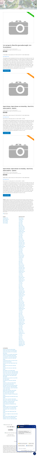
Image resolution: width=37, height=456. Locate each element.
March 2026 (21, 225)
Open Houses (5, 221)
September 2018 (22, 323)
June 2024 (21, 250)
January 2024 (21, 256)
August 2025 (21, 232)
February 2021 (21, 288)
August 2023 (21, 257)
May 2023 (20, 261)
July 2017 (20, 334)
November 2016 (22, 343)
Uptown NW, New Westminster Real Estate (20, 210)
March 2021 (21, 287)
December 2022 (22, 267)
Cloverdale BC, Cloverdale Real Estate (10, 356)
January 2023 (21, 266)
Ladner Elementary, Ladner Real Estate (10, 387)
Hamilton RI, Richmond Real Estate (11, 205)
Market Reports (6, 219)
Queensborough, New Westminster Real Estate (13, 173)
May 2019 (20, 313)
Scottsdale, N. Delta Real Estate (18, 208)
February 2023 (21, 265)
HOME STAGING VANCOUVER (20, 205)
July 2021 (20, 282)
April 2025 (20, 237)
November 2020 (22, 292)
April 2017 (20, 338)
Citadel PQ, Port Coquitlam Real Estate (14, 200)
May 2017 (20, 336)
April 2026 (20, 224)
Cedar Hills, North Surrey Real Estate (21, 199)
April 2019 (20, 314)
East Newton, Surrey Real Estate (9, 370)
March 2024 (21, 253)
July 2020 (20, 297)
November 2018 (22, 320)
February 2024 (21, 255)
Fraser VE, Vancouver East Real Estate (21, 203)
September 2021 (22, 279)
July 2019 (20, 310)
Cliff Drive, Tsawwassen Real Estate (24, 200)
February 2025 (21, 240)
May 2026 (20, 222)
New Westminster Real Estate (8, 392)
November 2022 (22, 268)
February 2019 (21, 317)
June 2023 (21, 260)
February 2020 (21, 302)
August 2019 (21, 309)
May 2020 (20, 299)
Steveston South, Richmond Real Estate (18, 209)
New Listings (5, 220)
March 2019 (21, 315)
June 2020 (21, 298)
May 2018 (20, 328)
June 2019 (21, 312)
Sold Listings (5, 222)
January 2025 (21, 241)
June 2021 (21, 283)
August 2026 (21, 219)
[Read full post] (18, 28)
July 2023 (20, 258)
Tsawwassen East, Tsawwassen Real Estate (8, 210)
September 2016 (22, 344)
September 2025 (22, 231)
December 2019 (22, 304)
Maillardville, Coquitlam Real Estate (9, 390)
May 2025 (20, 236)
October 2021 (21, 278)
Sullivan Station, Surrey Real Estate (28, 209)
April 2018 (20, 329)
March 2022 (21, 276)
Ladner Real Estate (6, 389)
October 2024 (21, 245)
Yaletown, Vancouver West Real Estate (10, 418)
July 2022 (20, 273)
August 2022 (21, 272)
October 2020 (21, 293)
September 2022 (22, 271)
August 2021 (21, 281)
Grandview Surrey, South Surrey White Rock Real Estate (17, 204)
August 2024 (21, 247)
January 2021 (21, 289)
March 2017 (21, 339)
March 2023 (21, 263)
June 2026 (21, 221)
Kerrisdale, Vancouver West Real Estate (10, 385)
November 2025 (22, 229)
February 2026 (21, 226)
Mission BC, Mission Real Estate (8, 391)
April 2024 (21, 252)
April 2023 (20, 262)
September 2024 (22, 246)
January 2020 (21, 303)
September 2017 (22, 333)
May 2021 (20, 284)
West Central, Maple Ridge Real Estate (10, 416)
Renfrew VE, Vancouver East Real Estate (8, 208)
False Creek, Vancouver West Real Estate (10, 203)
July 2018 (20, 325)
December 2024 (22, 242)
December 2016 (22, 341)
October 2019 (21, 307)
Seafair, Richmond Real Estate (27, 208)
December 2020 (22, 291)
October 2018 (21, 322)
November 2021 (22, 277)
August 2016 (21, 345)
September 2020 (22, 294)
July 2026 (20, 220)
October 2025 (21, 230)
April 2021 (20, 286)
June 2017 (21, 335)
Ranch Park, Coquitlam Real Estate (29, 207)
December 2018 (22, 319)
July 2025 (20, 234)
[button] (7, 426)
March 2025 (21, 239)
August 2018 (21, 324)
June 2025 (21, 235)
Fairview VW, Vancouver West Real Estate (10, 371)
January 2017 (21, 340)
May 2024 (20, 251)
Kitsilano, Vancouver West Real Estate (10, 386)
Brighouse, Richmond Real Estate (10, 199)
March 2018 (21, 330)
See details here (6, 56)
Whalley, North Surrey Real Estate (9, 417)
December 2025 (22, 227)
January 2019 (21, 318)
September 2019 (22, 308)
